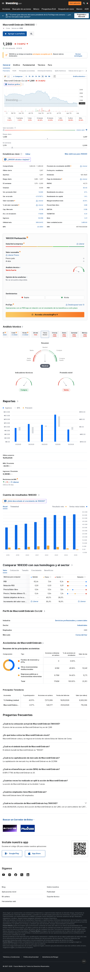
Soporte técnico (53, 897)
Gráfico (16, 65)
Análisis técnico (12, 326)
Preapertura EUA (49, 9)
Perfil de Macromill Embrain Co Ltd (22, 611)
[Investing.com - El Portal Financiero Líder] (14, 3)
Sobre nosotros (53, 887)
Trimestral (14, 507)
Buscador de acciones (21, 9)
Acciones (6, 9)
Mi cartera (6, 897)
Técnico (41, 65)
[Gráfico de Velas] (5, 76)
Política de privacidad (31, 957)
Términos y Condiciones (11, 957)
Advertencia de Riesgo (50, 957)
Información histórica (45, 71)
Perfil (14, 71)
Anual (5, 507)
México (36, 9)
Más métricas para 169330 (76, 154)
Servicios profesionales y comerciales (71, 620)
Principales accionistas (27, 71)
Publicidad (51, 892)
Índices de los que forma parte (79, 71)
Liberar (35, 601)
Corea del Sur (81, 635)
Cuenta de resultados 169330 (20, 494)
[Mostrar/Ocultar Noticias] (54, 76)
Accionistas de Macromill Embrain (22, 642)
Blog (3, 887)
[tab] (14, 334)
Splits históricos (60, 71)
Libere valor (80, 130)
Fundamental (29, 65)
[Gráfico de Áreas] (8, 76)
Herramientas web (9, 901)
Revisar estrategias (78, 55)
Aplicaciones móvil (9, 892)
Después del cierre (66, 9)
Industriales (82, 625)
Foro (50, 65)
